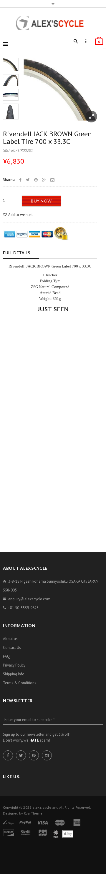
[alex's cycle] (53, 23)
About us (10, 638)
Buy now (41, 200)
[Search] (76, 41)
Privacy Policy (14, 665)
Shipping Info (13, 674)
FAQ (6, 656)
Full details (16, 252)
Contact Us (12, 647)
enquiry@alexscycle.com (29, 599)
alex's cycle (41, 807)
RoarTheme (33, 813)
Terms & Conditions (19, 682)
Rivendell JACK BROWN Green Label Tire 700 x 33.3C (47, 137)
